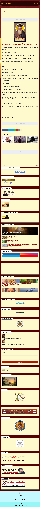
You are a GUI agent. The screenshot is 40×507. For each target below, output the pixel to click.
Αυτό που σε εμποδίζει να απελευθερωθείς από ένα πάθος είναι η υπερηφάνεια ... (32, 145)
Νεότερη (3, 165)
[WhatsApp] (15, 130)
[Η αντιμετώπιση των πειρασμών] (4, 241)
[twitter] (11, 256)
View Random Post (20, 172)
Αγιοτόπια (22, 503)
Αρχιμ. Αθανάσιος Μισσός (7, 117)
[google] (11, 258)
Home (13, 505)
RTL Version (25, 505)
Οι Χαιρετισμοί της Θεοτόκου (12, 236)
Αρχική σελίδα (4, 10)
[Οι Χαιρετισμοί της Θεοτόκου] (4, 237)
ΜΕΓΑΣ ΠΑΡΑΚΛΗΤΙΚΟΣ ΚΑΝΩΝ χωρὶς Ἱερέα (13, 344)
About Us (16, 505)
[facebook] (11, 254)
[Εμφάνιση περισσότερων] (21, 130)
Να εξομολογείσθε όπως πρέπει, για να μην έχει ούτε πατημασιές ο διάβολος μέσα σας (10, 293)
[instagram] (29, 254)
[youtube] (29, 256)
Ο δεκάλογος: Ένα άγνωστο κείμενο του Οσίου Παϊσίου (19, 144)
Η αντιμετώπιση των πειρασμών (12, 240)
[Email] (19, 130)
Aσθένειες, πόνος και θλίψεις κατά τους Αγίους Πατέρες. (7, 144)
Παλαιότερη (36, 165)
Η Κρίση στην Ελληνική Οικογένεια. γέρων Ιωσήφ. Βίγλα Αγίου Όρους (29, 293)
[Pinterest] (17, 130)
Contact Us (21, 505)
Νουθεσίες (8, 10)
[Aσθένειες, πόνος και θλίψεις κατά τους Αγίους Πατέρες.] (7, 139)
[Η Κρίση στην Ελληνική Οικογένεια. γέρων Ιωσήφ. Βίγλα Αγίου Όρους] (29, 290)
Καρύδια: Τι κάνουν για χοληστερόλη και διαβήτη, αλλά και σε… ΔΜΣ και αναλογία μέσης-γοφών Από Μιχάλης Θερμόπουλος (10, 284)
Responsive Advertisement (20, 19)
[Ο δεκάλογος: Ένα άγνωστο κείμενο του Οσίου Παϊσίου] (20, 139)
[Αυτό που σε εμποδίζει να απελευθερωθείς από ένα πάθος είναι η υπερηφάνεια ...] (32, 139)
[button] (1, 3)
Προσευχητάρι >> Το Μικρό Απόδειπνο (11, 232)
